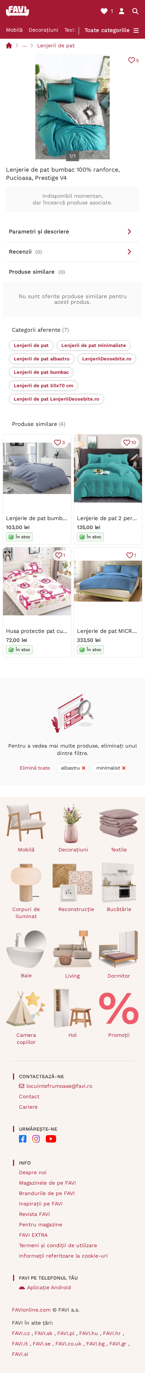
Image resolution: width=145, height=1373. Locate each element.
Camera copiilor (26, 1038)
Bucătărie (119, 909)
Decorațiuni (43, 30)
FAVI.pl (66, 1333)
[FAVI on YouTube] (51, 1139)
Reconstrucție (75, 909)
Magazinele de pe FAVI (47, 1183)
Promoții (119, 1035)
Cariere (28, 1107)
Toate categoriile (107, 30)
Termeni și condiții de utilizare (58, 1245)
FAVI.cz (22, 1333)
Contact (29, 1096)
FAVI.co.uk (69, 1344)
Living (72, 976)
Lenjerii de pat (56, 45)
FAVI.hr (113, 1333)
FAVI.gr (118, 1344)
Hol (72, 1035)
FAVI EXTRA (33, 1235)
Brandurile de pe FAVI (47, 1193)
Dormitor (118, 976)
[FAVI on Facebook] (22, 1139)
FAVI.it (21, 1344)
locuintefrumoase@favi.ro (59, 1086)
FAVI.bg (96, 1344)
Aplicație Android (49, 1287)
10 (133, 442)
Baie (26, 975)
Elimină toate (35, 768)
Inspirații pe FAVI (40, 1204)
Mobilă (14, 30)
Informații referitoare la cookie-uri (63, 1256)
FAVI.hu (89, 1333)
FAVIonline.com (31, 1310)
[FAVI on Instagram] (36, 1139)
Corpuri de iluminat (26, 912)
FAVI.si (20, 1354)
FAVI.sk (44, 1333)
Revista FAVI (34, 1214)
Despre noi (32, 1172)
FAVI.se (42, 1344)
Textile (72, 30)
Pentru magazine (40, 1224)
